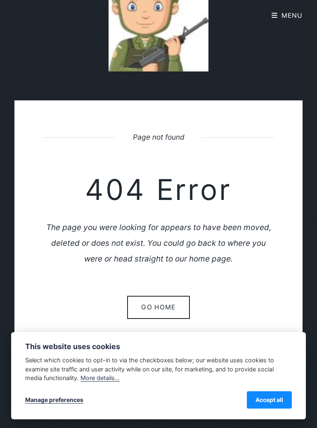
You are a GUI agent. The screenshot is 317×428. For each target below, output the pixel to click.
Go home (158, 307)
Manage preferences (54, 399)
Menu (292, 15)
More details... (100, 377)
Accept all (269, 399)
